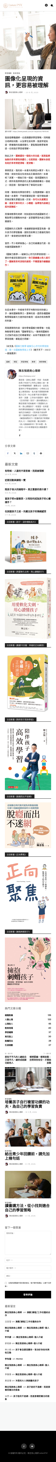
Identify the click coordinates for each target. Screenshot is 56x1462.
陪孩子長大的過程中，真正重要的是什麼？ (27, 489)
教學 (33, 362)
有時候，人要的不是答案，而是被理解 (24, 471)
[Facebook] (20, 435)
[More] (41, 453)
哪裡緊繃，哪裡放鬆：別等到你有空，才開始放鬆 (40, 1059)
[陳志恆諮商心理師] (7, 92)
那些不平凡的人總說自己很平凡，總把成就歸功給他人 (15, 1059)
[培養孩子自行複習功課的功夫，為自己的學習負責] (28, 1081)
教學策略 (42, 362)
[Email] (27, 453)
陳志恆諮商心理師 (16, 92)
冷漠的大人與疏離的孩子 (27, 1380)
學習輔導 (8, 73)
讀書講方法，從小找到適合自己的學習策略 (27, 1208)
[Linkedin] (21, 453)
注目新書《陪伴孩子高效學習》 (21, 719)
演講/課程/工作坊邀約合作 (28, 1321)
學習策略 (24, 362)
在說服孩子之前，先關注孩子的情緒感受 (25, 511)
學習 (15, 362)
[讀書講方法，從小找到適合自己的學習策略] (28, 1184)
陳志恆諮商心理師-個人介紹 (29, 1337)
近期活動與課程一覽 (15, 480)
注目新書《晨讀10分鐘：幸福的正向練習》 (26, 645)
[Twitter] (14, 453)
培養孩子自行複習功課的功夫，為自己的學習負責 (27, 1104)
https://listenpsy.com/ (27, 376)
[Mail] (32, 1446)
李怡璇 (8, 1358)
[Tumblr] (34, 453)
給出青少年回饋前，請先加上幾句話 (27, 1156)
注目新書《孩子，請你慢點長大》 (22, 522)
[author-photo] (7, 1112)
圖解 (8, 362)
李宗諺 (8, 1337)
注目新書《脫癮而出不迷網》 (20, 796)
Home (19, 1358)
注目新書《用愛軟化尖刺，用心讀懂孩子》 (26, 572)
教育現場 (16, 73)
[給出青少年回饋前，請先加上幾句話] (28, 1132)
